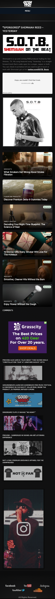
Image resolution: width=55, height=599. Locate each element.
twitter (19, 590)
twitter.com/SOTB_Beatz (38, 69)
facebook (10, 586)
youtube (28, 586)
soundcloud (37, 590)
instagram (45, 586)
